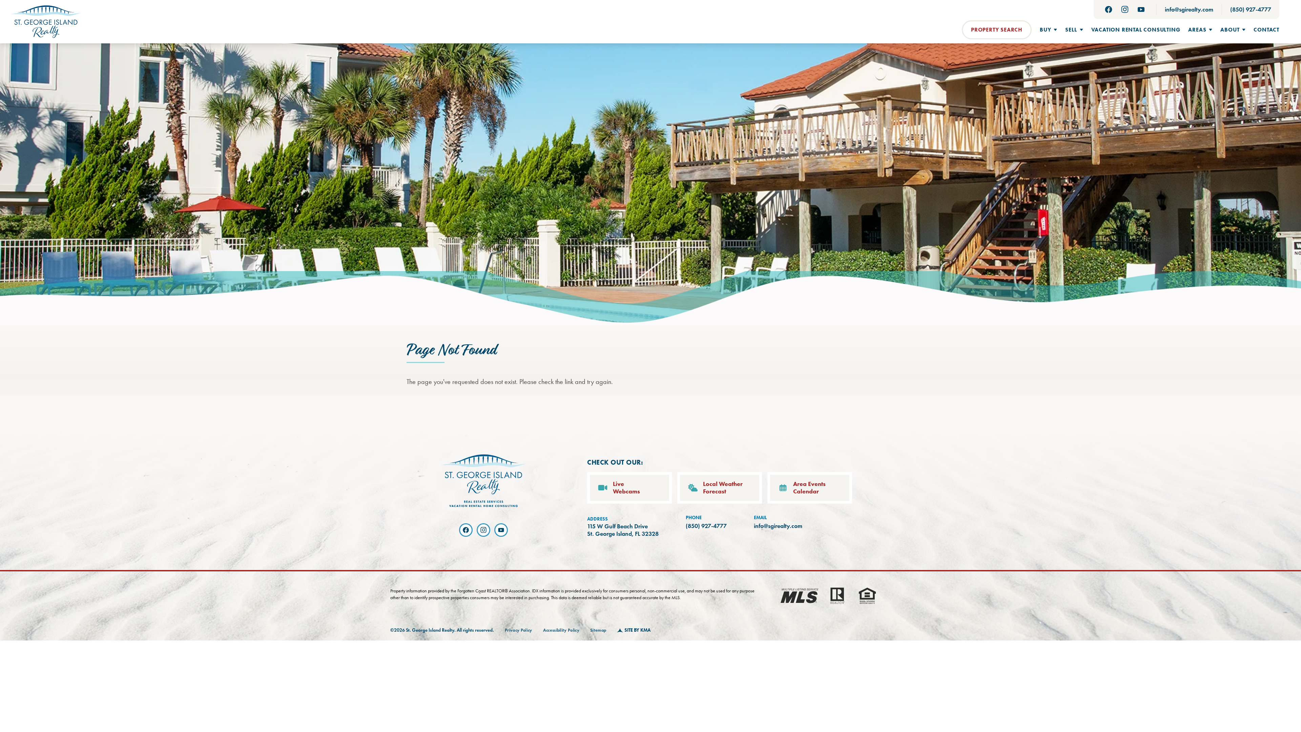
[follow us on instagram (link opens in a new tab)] (1125, 9)
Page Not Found (451, 351)
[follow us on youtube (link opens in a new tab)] (1141, 9)
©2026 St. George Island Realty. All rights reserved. (442, 630)
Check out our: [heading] (615, 462)
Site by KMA (637, 630)
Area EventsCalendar (809, 487)
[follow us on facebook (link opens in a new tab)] (1108, 9)
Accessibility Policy (561, 630)
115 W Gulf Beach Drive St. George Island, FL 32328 (623, 530)
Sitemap (598, 630)
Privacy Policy (518, 630)
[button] (1048, 30)
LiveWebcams (626, 487)
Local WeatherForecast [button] (723, 487)
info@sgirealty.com (1189, 9)
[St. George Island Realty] (46, 21)
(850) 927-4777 (1250, 9)
